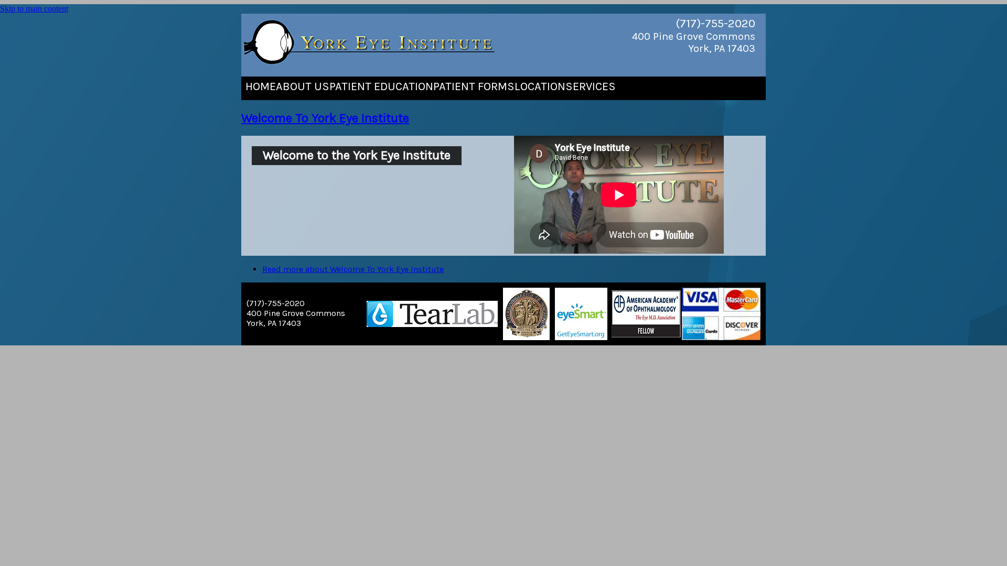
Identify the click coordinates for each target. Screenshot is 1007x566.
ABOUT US (302, 86)
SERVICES (590, 86)
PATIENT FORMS (474, 86)
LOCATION (540, 86)
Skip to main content (34, 8)
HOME (260, 86)
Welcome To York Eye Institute (325, 118)
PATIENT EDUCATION (381, 86)
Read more (353, 269)
